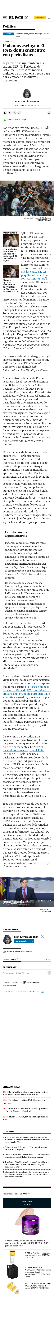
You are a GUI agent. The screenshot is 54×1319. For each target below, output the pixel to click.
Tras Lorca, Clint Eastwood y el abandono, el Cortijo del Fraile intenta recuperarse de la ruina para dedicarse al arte (27, 1164)
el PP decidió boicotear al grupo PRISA (25, 748)
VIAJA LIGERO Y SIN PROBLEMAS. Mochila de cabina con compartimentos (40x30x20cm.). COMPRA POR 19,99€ (38, 1272)
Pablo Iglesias (8, 973)
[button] (27, 892)
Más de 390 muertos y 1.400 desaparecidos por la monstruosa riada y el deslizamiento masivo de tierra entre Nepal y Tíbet (27, 1139)
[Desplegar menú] (5, 17)
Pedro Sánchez (22, 973)
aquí (42, 992)
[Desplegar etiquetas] (49, 973)
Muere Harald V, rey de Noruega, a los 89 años (32, 35)
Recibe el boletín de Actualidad (19, 951)
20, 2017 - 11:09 (30, 105)
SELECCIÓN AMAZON (27, 1203)
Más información (9, 986)
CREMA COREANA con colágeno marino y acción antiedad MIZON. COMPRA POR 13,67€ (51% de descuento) (27, 1243)
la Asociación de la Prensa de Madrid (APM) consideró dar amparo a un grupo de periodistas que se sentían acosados (27, 692)
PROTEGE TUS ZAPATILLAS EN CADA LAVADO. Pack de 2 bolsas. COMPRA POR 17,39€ (38, 1285)
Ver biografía (21, 941)
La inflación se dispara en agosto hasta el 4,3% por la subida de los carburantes (25, 1093)
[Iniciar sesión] (49, 17)
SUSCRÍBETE (40, 17)
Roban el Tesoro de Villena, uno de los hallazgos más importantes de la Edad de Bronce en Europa (27, 1155)
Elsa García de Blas (27, 101)
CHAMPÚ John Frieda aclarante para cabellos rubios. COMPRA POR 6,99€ (38, 1255)
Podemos (7, 42)
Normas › (47, 959)
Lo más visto (9, 1131)
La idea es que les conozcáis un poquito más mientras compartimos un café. (35, 273)
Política (9, 26)
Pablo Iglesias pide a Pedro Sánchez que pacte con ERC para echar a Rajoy (10, 255)
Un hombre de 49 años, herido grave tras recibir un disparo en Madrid (25, 1109)
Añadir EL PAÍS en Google (16, 120)
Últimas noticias (11, 1087)
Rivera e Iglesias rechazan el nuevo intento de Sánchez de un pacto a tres (10, 285)
